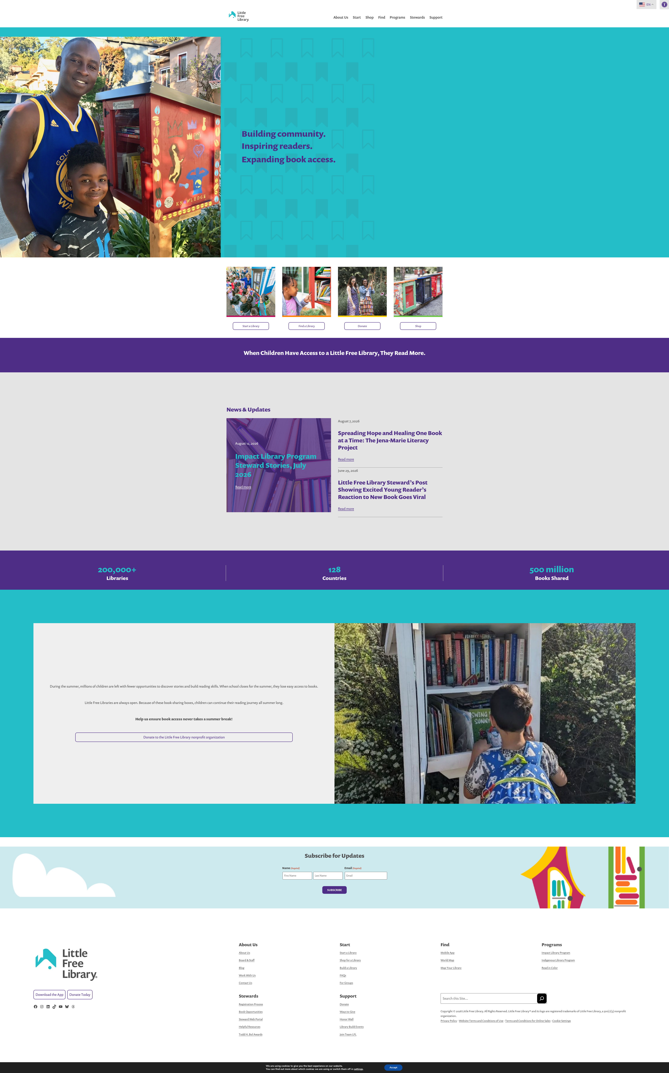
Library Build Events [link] (352, 1027)
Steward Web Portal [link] (251, 1019)
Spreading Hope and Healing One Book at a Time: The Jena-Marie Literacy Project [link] (390, 440)
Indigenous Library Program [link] (558, 960)
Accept (393, 1067)
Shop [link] (370, 17)
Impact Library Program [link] (556, 953)
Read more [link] (243, 487)
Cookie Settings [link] (561, 1021)
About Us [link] (340, 17)
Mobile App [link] (448, 953)
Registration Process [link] (251, 1004)
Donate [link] (362, 326)
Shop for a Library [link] (350, 960)
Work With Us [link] (247, 975)
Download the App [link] (49, 994)
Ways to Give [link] (347, 1012)
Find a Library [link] (307, 326)
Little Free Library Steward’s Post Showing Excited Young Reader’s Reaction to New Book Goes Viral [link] (383, 490)
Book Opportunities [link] (251, 1012)
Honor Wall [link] (346, 1019)
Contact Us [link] (245, 983)
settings (358, 1069)
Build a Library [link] (348, 968)
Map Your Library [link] (451, 968)
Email (353, 868)
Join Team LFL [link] (348, 1034)
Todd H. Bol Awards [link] (250, 1034)
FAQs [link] (343, 975)
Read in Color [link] (550, 968)
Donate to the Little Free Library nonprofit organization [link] (184, 737)
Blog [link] (241, 968)
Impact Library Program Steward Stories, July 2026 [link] (276, 465)
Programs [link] (397, 17)
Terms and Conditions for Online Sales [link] (527, 1021)
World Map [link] (447, 960)
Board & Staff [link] (247, 960)
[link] (664, 4)
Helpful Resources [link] (249, 1027)
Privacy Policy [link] (449, 1021)
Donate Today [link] (79, 994)
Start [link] (357, 17)
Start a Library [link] (251, 326)
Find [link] (381, 17)
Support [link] (436, 17)
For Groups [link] (346, 983)
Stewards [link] (417, 17)
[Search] (542, 998)
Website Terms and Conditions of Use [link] (481, 1021)
